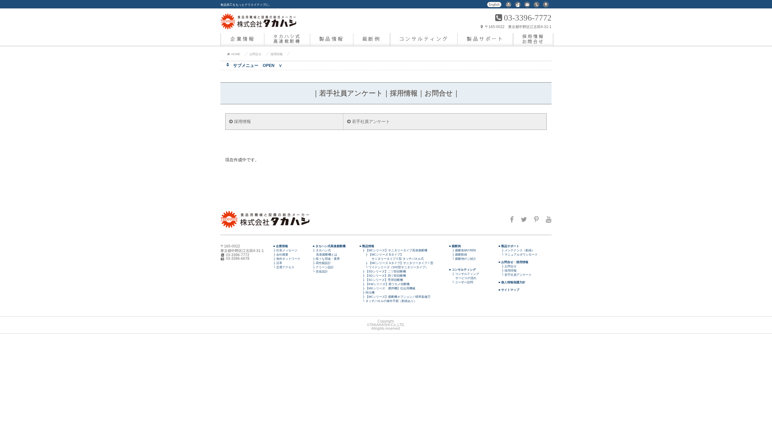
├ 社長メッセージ (283, 250)
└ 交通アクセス (282, 267)
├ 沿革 (276, 263)
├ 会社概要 (279, 254)
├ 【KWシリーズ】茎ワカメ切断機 (384, 284)
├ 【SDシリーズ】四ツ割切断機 (382, 275)
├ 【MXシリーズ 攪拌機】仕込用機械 (387, 288)
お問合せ (255, 54)
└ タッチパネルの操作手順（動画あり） (388, 301)
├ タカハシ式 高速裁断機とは (323, 252)
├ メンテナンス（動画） (516, 250)
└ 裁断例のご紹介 (462, 258)
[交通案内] (546, 6)
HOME (235, 54)
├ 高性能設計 (320, 263)
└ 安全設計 (319, 271)
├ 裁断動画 (458, 254)
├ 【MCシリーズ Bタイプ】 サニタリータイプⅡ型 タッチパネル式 (391, 256)
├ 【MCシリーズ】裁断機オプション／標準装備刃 (394, 296)
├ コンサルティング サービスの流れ (464, 276)
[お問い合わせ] (527, 6)
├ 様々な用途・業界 (325, 258)
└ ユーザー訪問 (461, 282)
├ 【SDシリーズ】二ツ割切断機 (382, 271)
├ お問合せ (507, 266)
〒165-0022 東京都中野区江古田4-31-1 (518, 27)
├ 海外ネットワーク (285, 258)
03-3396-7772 (528, 17)
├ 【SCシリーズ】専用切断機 (381, 279)
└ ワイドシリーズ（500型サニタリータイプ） (393, 267)
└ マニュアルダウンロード (518, 254)
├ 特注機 (367, 292)
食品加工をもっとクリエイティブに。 (246, 4)
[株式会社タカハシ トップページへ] (265, 226)
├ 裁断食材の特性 (462, 250)
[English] (494, 6)
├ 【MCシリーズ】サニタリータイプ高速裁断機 (393, 250)
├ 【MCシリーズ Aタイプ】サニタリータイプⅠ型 (396, 263)
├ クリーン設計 (322, 267)
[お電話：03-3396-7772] (536, 6)
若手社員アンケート (370, 121)
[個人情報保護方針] (517, 6)
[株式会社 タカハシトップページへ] (258, 25)
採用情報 (277, 54)
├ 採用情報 (507, 270)
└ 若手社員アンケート (515, 274)
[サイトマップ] (508, 6)
